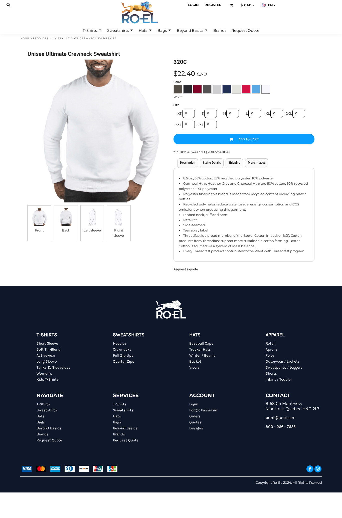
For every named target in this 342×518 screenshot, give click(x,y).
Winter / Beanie (202, 355)
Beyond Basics (49, 428)
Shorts (271, 373)
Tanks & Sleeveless (53, 367)
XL (268, 113)
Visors (194, 367)
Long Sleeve (47, 361)
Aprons (272, 349)
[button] (8, 5)
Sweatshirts (47, 410)
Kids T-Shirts (48, 379)
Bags (41, 422)
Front (39, 230)
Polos (270, 355)
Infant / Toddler (279, 379)
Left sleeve (92, 230)
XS (180, 113)
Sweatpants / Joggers (284, 367)
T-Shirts (43, 404)
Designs (196, 428)
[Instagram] (317, 468)
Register (213, 5)
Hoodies (120, 343)
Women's (44, 373)
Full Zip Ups (123, 355)
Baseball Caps (201, 343)
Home (25, 38)
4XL (200, 125)
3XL (179, 125)
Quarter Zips (123, 361)
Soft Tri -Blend (49, 349)
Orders (195, 416)
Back (66, 230)
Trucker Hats (200, 349)
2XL (289, 113)
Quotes (195, 422)
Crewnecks (122, 349)
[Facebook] (309, 468)
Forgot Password (203, 410)
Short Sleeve (47, 343)
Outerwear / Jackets (283, 361)
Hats (41, 416)
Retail (270, 343)
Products (41, 38)
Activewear (46, 355)
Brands (43, 434)
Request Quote (49, 440)
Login (193, 5)
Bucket (195, 361)
